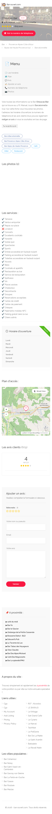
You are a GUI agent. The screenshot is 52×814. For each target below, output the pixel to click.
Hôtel (6, 151)
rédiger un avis (8, 119)
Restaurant (18, 151)
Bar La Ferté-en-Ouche (14, 777)
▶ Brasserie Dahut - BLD (16, 636)
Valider (16, 584)
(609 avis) (19, 26)
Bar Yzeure (8, 781)
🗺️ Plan (8, 76)
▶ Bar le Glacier (12, 629)
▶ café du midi (12, 622)
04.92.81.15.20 (10, 126)
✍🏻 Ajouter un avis (13, 84)
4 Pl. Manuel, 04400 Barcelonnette (20, 22)
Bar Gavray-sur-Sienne (14, 773)
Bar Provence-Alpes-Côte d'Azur (16, 141)
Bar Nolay (8, 763)
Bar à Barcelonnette (12, 136)
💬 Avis (8, 80)
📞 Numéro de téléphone (16, 88)
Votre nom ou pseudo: (16, 521)
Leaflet (24, 433)
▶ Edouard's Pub (12, 639)
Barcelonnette (41, 48)
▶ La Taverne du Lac (14, 643)
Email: (8, 535)
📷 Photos (9, 91)
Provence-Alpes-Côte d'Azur (21, 44)
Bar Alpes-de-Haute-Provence (16, 146)
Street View (41, 391)
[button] (6, 409)
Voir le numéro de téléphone (18, 33)
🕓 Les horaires (12, 73)
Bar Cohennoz (10, 759)
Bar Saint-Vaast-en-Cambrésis (12, 768)
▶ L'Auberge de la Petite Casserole (20, 632)
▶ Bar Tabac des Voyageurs (17, 646)
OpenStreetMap (34, 433)
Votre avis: (10, 548)
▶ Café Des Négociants (15, 657)
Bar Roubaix (9, 785)
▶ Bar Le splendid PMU (15, 660)
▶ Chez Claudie (12, 650)
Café (35, 146)
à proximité (42, 685)
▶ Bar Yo (9, 625)
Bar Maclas (9, 789)
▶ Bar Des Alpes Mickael (16, 653)
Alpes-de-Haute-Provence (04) (17, 48)
